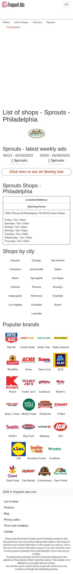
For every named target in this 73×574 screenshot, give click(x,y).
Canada (8, 531)
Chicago (36, 260)
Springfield (37, 278)
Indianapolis (15, 295)
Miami (15, 278)
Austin (57, 304)
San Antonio (57, 260)
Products (9, 507)
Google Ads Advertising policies (42, 569)
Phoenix (36, 286)
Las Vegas (58, 278)
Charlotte (58, 295)
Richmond (36, 295)
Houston (15, 260)
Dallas (57, 269)
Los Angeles (15, 304)
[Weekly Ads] (13, 5)
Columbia (36, 304)
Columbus (15, 269)
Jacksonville (36, 269)
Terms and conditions (16, 525)
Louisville (36, 313)
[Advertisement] (36, 68)
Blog (6, 513)
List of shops (11, 501)
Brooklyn (58, 286)
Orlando (15, 286)
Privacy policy (12, 519)
